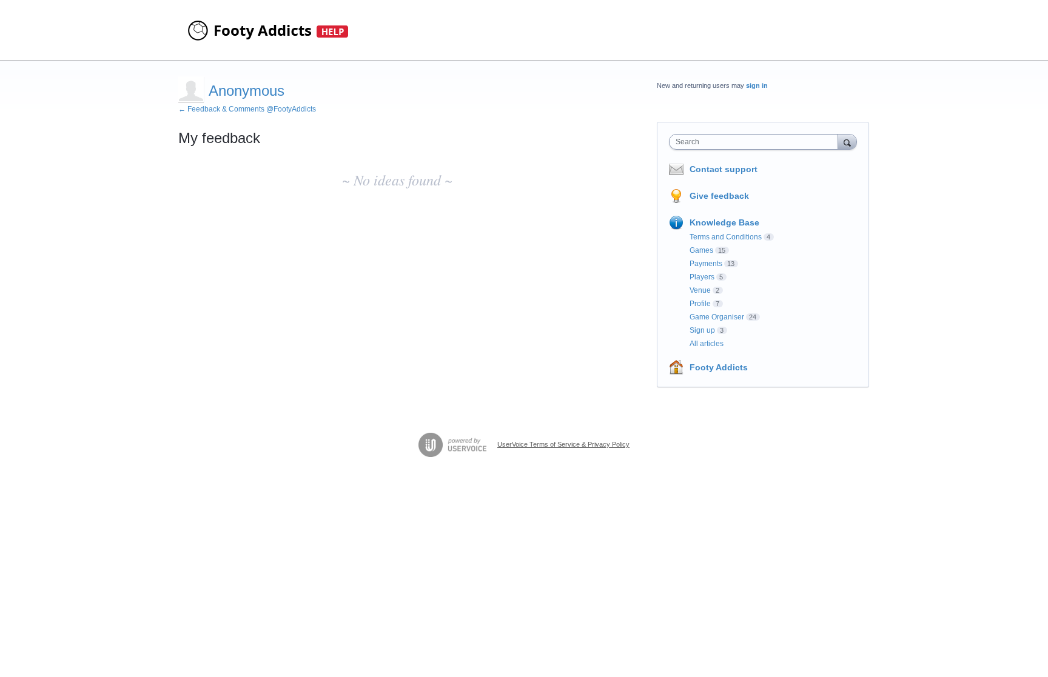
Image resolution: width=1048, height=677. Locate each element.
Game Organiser (717, 317)
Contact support (723, 169)
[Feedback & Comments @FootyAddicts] (269, 30)
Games (701, 250)
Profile (700, 303)
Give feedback (719, 196)
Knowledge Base (724, 222)
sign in (757, 85)
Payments (706, 263)
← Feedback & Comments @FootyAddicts (247, 109)
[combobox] (756, 142)
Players (702, 277)
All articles (707, 343)
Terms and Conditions (726, 237)
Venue (700, 290)
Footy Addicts (719, 367)
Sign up (702, 330)
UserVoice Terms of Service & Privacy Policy (563, 444)
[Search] (847, 141)
